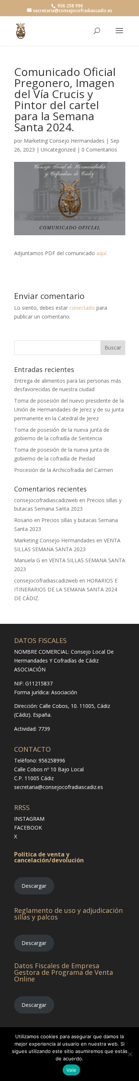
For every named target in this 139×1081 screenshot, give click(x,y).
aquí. (101, 253)
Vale (71, 1070)
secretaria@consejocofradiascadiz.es (58, 786)
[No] (129, 1054)
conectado (82, 307)
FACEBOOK (28, 827)
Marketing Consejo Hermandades (64, 140)
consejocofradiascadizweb (46, 500)
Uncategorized (58, 149)
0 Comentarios (99, 149)
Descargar (33, 885)
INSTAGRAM (29, 818)
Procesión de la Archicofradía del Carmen (63, 469)
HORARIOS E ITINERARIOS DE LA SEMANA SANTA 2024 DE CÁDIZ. (66, 589)
